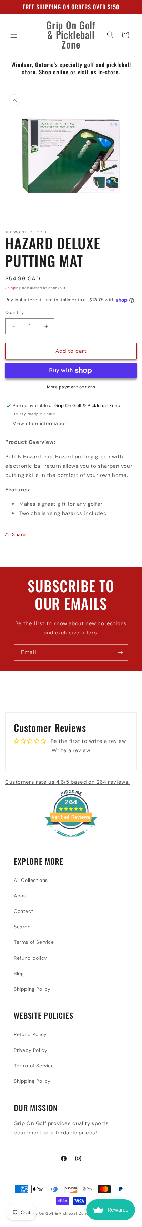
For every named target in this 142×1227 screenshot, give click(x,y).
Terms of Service (34, 942)
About (21, 896)
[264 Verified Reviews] (71, 841)
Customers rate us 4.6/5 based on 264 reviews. (67, 782)
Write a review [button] (71, 750)
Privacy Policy (30, 1050)
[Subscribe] (120, 652)
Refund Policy (30, 1034)
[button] (13, 34)
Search (22, 927)
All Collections (31, 880)
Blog (19, 973)
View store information (40, 423)
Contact (23, 911)
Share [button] (19, 534)
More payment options (71, 387)
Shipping (13, 288)
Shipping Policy (32, 989)
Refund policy (30, 958)
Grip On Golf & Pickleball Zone (59, 1213)
